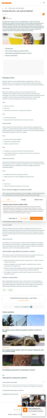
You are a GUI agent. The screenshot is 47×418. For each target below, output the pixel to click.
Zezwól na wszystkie (36, 218)
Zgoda (8, 199)
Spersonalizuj (12, 218)
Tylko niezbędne (24, 218)
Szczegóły (23, 199)
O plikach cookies (38, 199)
